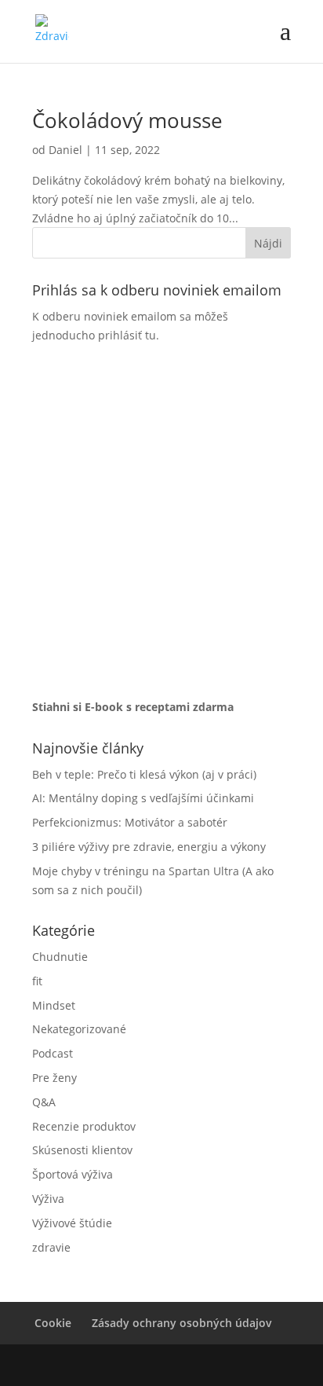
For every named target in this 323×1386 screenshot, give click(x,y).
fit (37, 981)
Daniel (65, 149)
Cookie (52, 1322)
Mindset (53, 1005)
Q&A (44, 1101)
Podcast (52, 1053)
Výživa (48, 1198)
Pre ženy (54, 1077)
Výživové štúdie (72, 1223)
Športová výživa (72, 1174)
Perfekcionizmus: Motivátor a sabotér (129, 822)
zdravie (51, 1247)
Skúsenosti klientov (82, 1149)
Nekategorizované (79, 1028)
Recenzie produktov (84, 1126)
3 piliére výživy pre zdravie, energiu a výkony (149, 846)
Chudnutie (60, 956)
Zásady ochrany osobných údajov (182, 1322)
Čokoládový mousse (127, 120)
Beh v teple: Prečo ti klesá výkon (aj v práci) (144, 774)
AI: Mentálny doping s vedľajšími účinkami (143, 797)
